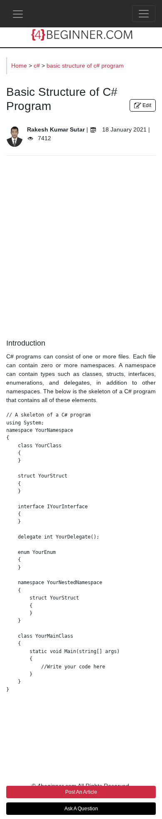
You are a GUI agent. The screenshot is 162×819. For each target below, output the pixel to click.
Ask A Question (81, 809)
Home (20, 65)
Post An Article (81, 792)
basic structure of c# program (85, 65)
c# (38, 65)
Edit (146, 105)
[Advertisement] (81, 245)
